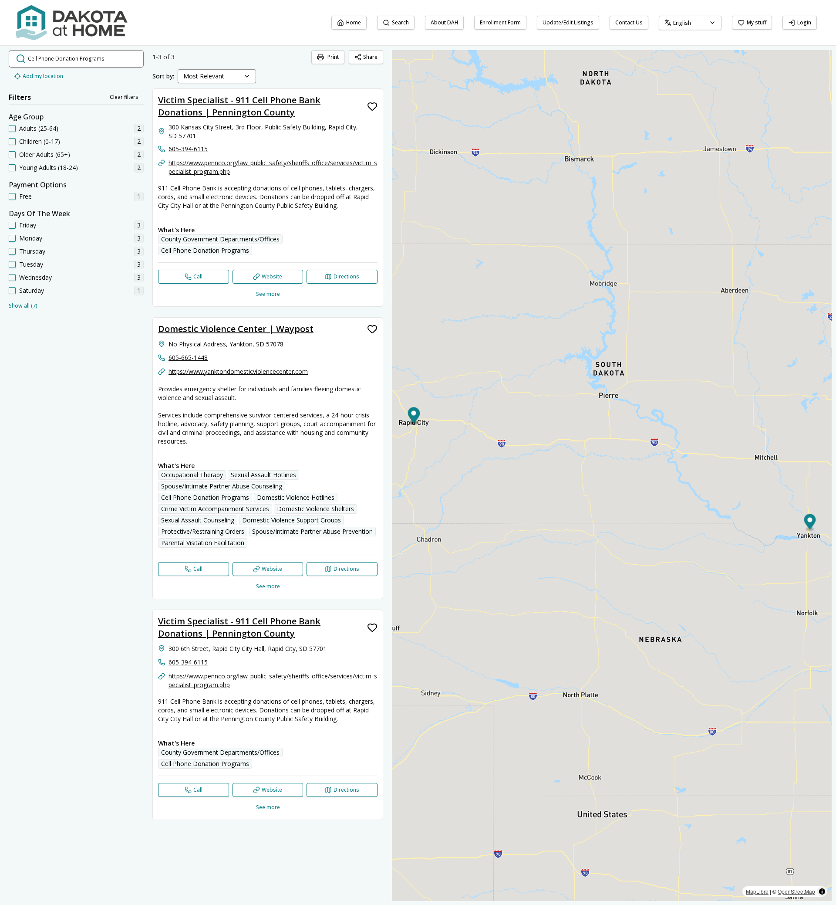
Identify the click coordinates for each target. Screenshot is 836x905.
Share (370, 57)
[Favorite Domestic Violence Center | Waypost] (372, 329)
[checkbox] (12, 128)
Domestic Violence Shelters (315, 509)
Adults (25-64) (38, 128)
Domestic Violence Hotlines (295, 497)
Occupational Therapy (192, 475)
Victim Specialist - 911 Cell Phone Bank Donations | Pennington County (239, 106)
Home (353, 22)
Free (25, 196)
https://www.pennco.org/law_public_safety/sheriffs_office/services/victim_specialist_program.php (273, 167)
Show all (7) (23, 305)
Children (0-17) (39, 141)
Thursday (32, 251)
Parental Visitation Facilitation (202, 543)
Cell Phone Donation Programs (205, 250)
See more (268, 294)
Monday (30, 238)
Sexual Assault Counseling (197, 520)
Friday (27, 225)
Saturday (31, 290)
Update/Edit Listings (568, 22)
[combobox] (690, 23)
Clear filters (124, 97)
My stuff (756, 22)
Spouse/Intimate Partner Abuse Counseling (221, 486)
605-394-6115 (188, 149)
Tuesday (31, 264)
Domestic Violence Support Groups (291, 520)
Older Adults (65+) (44, 154)
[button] (810, 523)
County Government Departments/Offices (220, 239)
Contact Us (629, 22)
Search (400, 22)
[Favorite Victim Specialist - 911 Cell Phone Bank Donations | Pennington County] (372, 106)
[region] (612, 475)
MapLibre (757, 891)
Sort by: (163, 76)
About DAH (444, 22)
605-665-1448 (188, 357)
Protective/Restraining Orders (202, 531)
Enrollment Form (500, 22)
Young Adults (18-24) (48, 167)
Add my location (43, 76)
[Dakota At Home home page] (72, 22)
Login (804, 22)
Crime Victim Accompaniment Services (215, 509)
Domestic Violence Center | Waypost (236, 329)
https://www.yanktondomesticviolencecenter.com (238, 371)
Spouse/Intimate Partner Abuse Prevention (312, 531)
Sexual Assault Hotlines (263, 475)
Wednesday (35, 277)
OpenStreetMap (796, 891)
